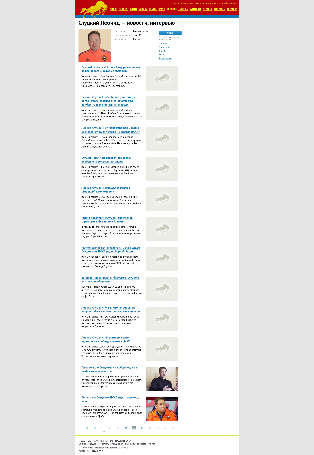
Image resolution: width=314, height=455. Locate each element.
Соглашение (92, 447)
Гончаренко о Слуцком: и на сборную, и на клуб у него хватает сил (109, 369)
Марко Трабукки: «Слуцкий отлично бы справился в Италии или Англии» (107, 219)
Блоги (133, 8)
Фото (161, 8)
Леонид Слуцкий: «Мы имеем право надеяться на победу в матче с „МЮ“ (105, 339)
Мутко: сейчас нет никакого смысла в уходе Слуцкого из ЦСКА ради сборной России (110, 249)
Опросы (143, 8)
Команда (171, 8)
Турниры (183, 8)
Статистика (164, 47)
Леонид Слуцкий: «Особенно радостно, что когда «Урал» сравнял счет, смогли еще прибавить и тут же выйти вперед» (109, 101)
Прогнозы (219, 8)
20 (142, 427)
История (207, 8)
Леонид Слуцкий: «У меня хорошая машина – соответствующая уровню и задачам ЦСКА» (111, 129)
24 (173, 427)
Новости (123, 8)
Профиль (163, 43)
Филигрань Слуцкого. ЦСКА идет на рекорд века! (110, 399)
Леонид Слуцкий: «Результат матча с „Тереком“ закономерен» (105, 189)
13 (87, 427)
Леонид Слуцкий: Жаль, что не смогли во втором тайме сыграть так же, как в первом (110, 309)
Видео (153, 8)
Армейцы (195, 8)
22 (157, 427)
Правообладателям (108, 447)
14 (95, 427)
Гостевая (232, 8)
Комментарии (165, 58)
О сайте (82, 447)
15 (102, 427)
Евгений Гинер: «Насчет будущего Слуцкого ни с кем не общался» (110, 279)
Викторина (123, 447)
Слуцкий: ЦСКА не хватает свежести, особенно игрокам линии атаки (106, 159)
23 (165, 427)
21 (149, 427)
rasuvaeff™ (97, 450)
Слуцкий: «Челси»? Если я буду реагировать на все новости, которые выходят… (110, 69)
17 (118, 427)
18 (126, 427)
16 (110, 427)
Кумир (113, 8)
